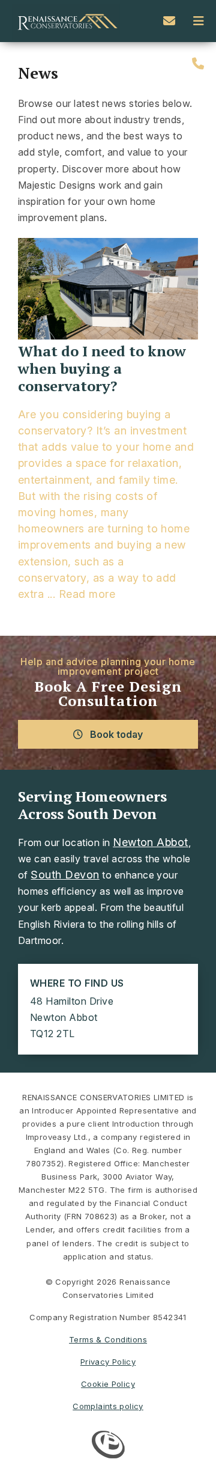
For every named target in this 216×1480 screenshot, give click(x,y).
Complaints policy (108, 1406)
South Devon (65, 874)
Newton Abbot (150, 842)
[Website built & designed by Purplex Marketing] (108, 1446)
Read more (87, 594)
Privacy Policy (108, 1361)
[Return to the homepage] (66, 21)
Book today (115, 734)
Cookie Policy (108, 1384)
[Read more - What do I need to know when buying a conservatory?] (108, 290)
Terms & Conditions (108, 1339)
